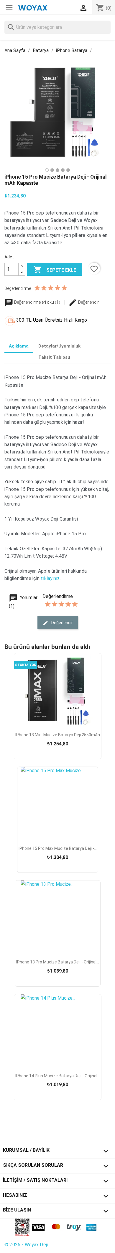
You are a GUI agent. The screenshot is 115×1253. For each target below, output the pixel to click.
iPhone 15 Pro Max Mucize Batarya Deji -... (58, 848)
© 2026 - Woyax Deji (26, 1244)
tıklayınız (50, 578)
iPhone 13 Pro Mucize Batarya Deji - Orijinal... (57, 962)
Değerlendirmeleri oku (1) (37, 302)
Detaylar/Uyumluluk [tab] (59, 346)
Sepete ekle (54, 269)
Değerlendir (88, 302)
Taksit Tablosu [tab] (54, 357)
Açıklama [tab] (19, 346)
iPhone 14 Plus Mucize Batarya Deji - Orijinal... (57, 1075)
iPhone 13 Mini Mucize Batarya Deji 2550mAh (57, 734)
